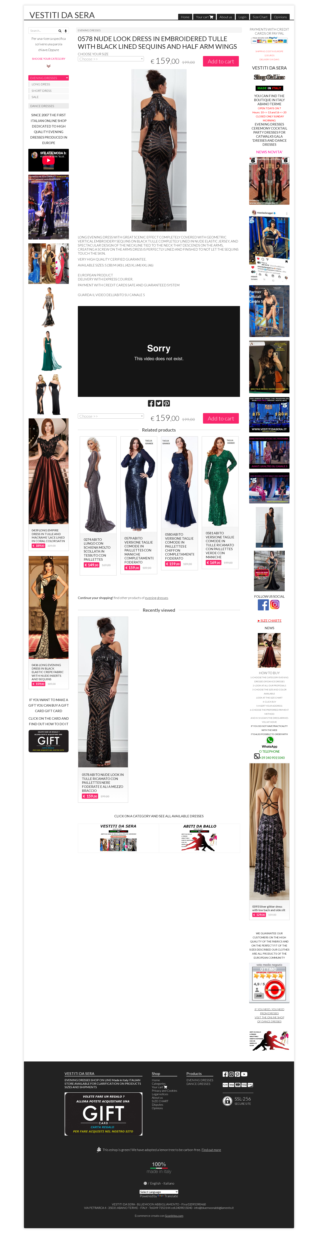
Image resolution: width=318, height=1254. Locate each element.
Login (242, 17)
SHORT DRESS (42, 90)
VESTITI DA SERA (62, 15)
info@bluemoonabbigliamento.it (214, 1207)
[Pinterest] (237, 1075)
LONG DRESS (41, 84)
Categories (159, 1083)
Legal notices (160, 1094)
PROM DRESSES (269, 1013)
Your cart (202, 17)
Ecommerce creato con (159, 1215)
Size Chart (260, 17)
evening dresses (156, 598)
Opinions (280, 17)
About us (226, 17)
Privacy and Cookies (164, 1090)
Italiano (168, 1183)
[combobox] (111, 58)
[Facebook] (225, 1075)
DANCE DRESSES (42, 106)
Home (185, 17)
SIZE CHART (160, 1101)
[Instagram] (231, 1075)
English (155, 1183)
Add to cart (221, 61)
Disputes (157, 1104)
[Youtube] (244, 1075)
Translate (171, 1196)
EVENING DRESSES (89, 30)
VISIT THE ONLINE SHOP (269, 1017)
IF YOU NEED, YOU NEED (269, 1009)
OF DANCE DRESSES (269, 1021)
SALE (35, 97)
